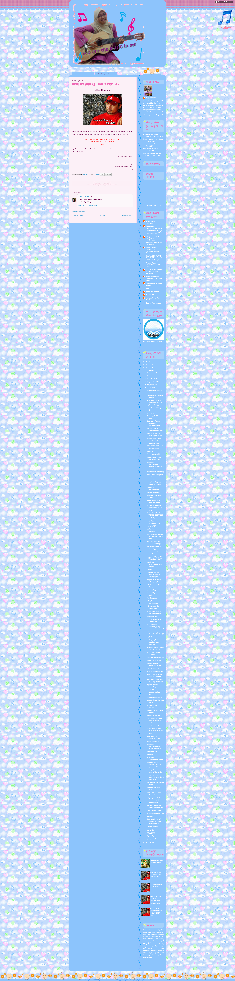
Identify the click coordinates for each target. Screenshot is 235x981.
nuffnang (161, 944)
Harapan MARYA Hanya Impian (152, 238)
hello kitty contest (154, 697)
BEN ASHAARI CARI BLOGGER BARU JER (155, 536)
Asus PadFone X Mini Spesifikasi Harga (154, 259)
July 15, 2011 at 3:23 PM (88, 205)
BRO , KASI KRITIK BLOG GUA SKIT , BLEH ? (155, 731)
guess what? (152, 616)
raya (162, 948)
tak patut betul (153, 726)
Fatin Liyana (150, 226)
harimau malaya (158, 936)
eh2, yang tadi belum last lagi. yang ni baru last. (155, 642)
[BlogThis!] (103, 174)
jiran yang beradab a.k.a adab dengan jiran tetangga (154, 402)
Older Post (126, 216)
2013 (148, 364)
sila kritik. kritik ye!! (154, 660)
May (149, 833)
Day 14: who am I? (154, 668)
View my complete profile (153, 115)
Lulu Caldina (84, 196)
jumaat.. (150, 816)
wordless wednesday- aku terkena (154, 564)
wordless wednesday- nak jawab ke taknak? (154, 482)
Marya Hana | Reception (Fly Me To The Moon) (154, 242)
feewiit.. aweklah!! (153, 454)
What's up (149, 223)
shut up (149, 288)
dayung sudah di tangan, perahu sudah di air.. (153, 800)
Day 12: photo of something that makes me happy (154, 821)
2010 (148, 842)
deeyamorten (151, 98)
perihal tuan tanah (87, 74)
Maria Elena (150, 221)
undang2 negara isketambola (105, 74)
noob (155, 943)
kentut (149, 569)
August (150, 385)
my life (147, 943)
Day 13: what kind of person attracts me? (155, 720)
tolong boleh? (152, 826)
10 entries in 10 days (152, 930)
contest (154, 934)
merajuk (150, 754)
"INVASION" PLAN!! (153, 256)
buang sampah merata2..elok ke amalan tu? (154, 765)
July (149, 387)
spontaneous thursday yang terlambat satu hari (155, 626)
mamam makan (149, 941)
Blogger (158, 205)
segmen (154, 950)
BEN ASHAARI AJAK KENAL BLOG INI (156, 874)
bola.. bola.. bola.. (153, 518)
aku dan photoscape (155, 671)
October (150, 379)
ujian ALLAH (152, 751)
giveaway (161, 934)
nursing (146, 946)
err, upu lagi (151, 590)
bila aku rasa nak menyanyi (152, 272)
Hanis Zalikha (151, 247)
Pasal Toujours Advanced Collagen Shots (153, 251)
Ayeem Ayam (151, 263)
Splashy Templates (143, 980)
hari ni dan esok (153, 637)
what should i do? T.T (155, 813)
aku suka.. (150, 413)
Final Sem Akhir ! (149, 148)
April (149, 836)
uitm (153, 955)
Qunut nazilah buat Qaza (153, 139)
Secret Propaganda (153, 303)
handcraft (146, 936)
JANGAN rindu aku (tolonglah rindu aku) (154, 508)
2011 (147, 370)
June (149, 830)
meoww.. (150, 451)
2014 (148, 361)
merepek (161, 941)
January (150, 839)
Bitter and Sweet (152, 291)
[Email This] (101, 174)
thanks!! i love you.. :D (155, 657)
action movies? (153, 741)
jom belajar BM (150, 939)
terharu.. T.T (151, 526)
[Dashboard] (228, 2)
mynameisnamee (152, 276)
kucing (161, 939)
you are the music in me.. (107, 980)
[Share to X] (105, 174)
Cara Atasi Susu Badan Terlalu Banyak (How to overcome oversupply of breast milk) (154, 231)
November (151, 376)
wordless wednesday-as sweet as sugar (154, 746)
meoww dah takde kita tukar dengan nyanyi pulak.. (154, 441)
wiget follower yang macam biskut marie (154, 692)
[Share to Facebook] (108, 174)
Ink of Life (150, 295)
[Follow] (219, 2)
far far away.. (152, 598)
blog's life (146, 934)
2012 (148, 367)
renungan (146, 950)
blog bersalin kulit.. (154, 810)
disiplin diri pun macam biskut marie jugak (153, 574)
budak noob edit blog (155, 472)
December (151, 373)
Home (75, 74)
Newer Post (78, 216)
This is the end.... (149, 144)
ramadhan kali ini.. (153, 492)
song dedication (153, 715)
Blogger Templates (123, 980)
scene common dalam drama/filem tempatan (155, 777)
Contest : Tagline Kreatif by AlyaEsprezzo (153, 423)
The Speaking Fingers (154, 269)
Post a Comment (78, 212)
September (151, 382)
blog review (160, 932)
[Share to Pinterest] (110, 174)
